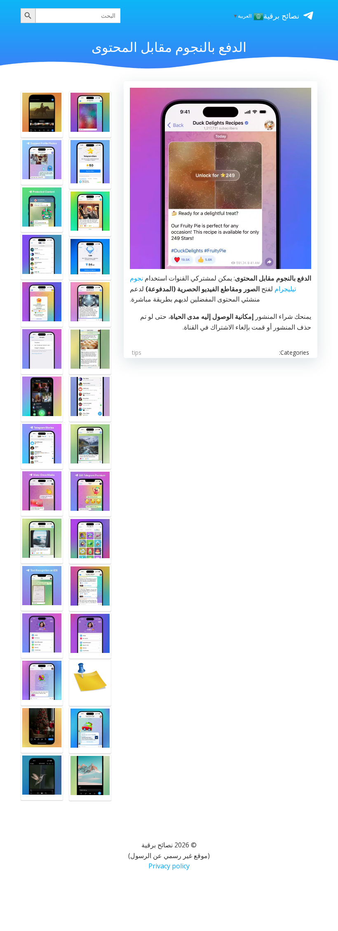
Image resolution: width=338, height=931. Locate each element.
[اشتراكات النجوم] (90, 730)
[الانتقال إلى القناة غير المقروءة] (90, 351)
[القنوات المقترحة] (41, 256)
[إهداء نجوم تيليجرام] (90, 635)
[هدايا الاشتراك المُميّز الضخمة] (41, 635)
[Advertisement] (220, 436)
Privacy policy (169, 865)
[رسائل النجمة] (41, 350)
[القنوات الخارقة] (90, 588)
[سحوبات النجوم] (41, 303)
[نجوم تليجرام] (90, 164)
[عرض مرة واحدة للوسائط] (41, 493)
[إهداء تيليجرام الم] (90, 493)
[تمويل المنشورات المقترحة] (90, 258)
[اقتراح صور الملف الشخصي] (41, 161)
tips (136, 352)
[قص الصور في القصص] (41, 729)
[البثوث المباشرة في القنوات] (41, 398)
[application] (220, 178)
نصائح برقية (281, 16)
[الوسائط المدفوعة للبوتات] (90, 114)
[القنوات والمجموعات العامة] (90, 398)
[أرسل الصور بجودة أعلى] (90, 777)
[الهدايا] (41, 682)
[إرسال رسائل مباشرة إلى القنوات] (90, 446)
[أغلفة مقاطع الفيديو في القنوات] (41, 114)
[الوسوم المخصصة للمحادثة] (41, 540)
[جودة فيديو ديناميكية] (41, 777)
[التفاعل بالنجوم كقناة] (90, 213)
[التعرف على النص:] (41, 587)
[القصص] (41, 445)
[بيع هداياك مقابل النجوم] (90, 540)
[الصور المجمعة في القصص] (90, 682)
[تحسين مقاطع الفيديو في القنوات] (90, 303)
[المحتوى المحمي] (41, 209)
